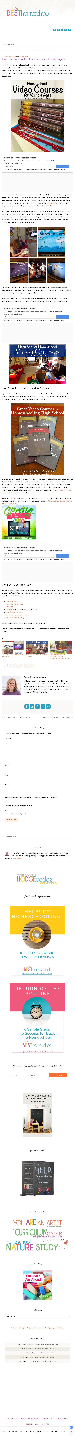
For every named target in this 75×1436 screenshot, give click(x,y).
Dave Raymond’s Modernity (15, 618)
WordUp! (9, 609)
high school (16, 667)
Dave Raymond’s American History (17, 615)
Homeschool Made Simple (14, 604)
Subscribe (58, 1075)
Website (7, 785)
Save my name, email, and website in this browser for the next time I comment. (31, 797)
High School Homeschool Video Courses (44, 1344)
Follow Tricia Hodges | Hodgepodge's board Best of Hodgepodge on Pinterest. (37, 1328)
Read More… (18, 858)
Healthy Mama (62, 1419)
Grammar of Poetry (12, 601)
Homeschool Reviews (9, 56)
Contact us (12, 1419)
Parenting (47, 1419)
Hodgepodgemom (23, 1344)
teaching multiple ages (28, 667)
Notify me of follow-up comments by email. (19, 805)
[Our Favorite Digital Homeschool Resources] (13, 647)
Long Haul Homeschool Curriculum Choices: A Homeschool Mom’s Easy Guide (60, 656)
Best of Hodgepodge (30, 1419)
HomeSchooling (24, 56)
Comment (8, 738)
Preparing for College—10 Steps (43, 1353)
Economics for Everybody (14, 612)
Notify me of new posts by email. (15, 814)
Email (7, 775)
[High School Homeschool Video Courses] (37, 647)
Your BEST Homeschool (28, 11)
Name (7, 765)
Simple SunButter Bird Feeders (44, 1357)
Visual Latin (10, 607)
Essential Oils (32, 1424)
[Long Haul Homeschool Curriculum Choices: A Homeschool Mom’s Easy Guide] (61, 647)
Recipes (45, 1424)
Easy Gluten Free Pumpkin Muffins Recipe (43, 1361)
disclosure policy (52, 203)
